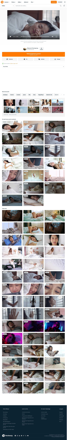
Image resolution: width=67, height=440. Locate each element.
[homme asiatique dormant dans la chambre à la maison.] (12, 138)
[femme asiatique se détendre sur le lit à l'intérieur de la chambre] (33, 175)
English (60, 412)
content (18, 94)
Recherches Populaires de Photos (27, 421)
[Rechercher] (59, 5)
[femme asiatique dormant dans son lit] (33, 126)
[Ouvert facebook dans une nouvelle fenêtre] (15, 435)
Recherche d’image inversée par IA (7, 424)
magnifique (41, 94)
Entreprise (5, 417)
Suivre (41, 49)
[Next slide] (62, 94)
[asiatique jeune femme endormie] (12, 163)
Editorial (26, 2)
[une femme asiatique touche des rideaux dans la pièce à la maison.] (33, 313)
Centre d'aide (43, 412)
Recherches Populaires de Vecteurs (27, 418)
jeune (24, 94)
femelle (56, 94)
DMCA (23, 414)
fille (29, 94)
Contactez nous (43, 414)
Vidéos (19, 2)
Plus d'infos (5, 66)
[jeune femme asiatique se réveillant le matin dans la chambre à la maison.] (55, 138)
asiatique (5, 94)
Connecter (59, 2)
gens (34, 94)
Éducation (5, 419)
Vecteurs (6, 2)
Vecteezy (5, 414)
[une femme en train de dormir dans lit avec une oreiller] (55, 188)
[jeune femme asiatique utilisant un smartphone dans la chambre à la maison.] (55, 313)
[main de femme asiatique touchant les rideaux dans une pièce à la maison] (12, 313)
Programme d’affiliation (27, 416)
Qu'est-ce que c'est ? (14, 63)
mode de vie (49, 94)
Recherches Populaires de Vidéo (27, 424)
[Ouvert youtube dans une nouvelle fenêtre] (27, 435)
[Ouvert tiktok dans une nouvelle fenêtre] (23, 435)
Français (60, 419)
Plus (32, 2)
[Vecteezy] (2, 2)
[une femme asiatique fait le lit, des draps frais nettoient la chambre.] (33, 163)
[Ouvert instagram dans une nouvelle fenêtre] (17, 435)
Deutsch (60, 417)
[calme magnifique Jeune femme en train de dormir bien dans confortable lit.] (55, 215)
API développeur (6, 421)
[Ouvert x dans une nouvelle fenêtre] (25, 435)
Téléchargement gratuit (33, 54)
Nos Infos (42, 416)
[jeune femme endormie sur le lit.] (12, 126)
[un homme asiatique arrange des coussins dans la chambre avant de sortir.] (12, 363)
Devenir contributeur (43, 418)
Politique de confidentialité (58, 435)
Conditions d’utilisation (47, 435)
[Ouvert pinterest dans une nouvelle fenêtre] (21, 435)
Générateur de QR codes (8, 429)
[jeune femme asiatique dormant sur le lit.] (12, 151)
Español (60, 414)
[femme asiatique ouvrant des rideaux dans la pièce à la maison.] (33, 301)
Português (61, 416)
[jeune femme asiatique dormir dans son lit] (55, 163)
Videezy (4, 416)
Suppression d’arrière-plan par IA (9, 427)
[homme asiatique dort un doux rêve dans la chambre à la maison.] (55, 387)
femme (12, 94)
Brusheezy (5, 412)
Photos (13, 2)
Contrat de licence (26, 412)
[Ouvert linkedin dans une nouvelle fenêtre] (19, 435)
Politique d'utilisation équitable (57, 436)
